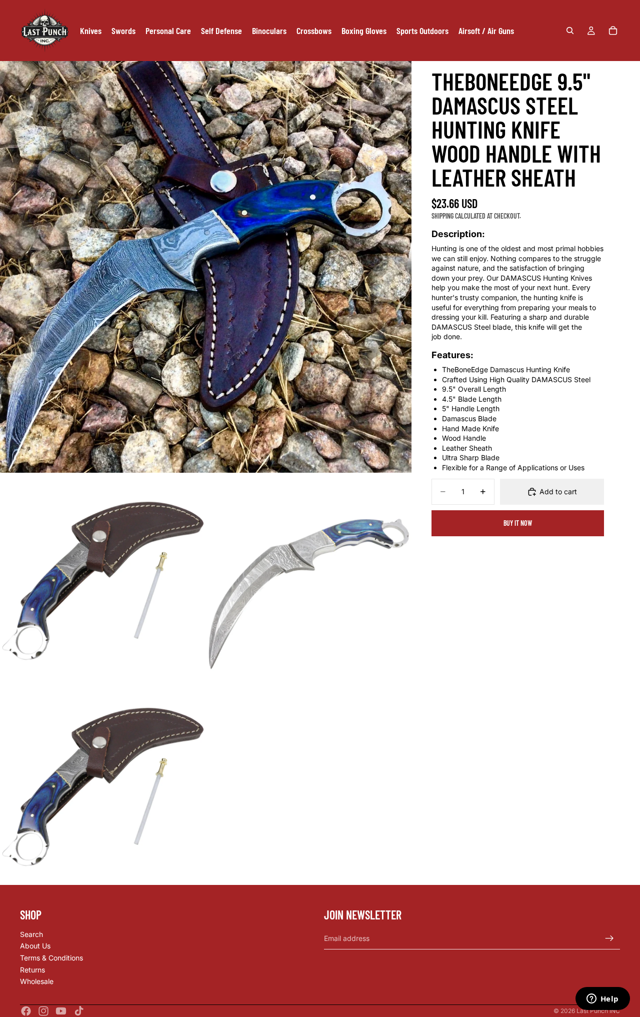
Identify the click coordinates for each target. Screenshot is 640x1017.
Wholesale (37, 981)
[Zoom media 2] (103, 576)
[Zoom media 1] (206, 267)
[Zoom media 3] (309, 576)
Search (31, 934)
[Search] (570, 31)
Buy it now (518, 523)
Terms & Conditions (51, 957)
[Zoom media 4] (103, 782)
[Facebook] (26, 1011)
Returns (32, 969)
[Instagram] (44, 1011)
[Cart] (613, 31)
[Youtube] (61, 1011)
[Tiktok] (79, 1011)
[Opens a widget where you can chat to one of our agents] (602, 999)
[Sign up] (609, 938)
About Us (35, 946)
